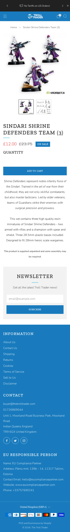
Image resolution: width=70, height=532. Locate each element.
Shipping (9, 354)
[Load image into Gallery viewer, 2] (43, 106)
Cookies (8, 366)
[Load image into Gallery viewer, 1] (26, 106)
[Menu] (5, 16)
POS (21, 523)
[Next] (62, 5)
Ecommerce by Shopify (39, 523)
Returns (8, 360)
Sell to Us (9, 378)
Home (13, 27)
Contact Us (10, 348)
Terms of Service (13, 372)
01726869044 (13, 410)
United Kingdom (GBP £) (33, 507)
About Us (9, 342)
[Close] (68, 5)
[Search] (65, 16)
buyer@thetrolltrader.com (19, 404)
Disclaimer (10, 384)
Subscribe (35, 309)
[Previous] (7, 5)
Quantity (13, 152)
